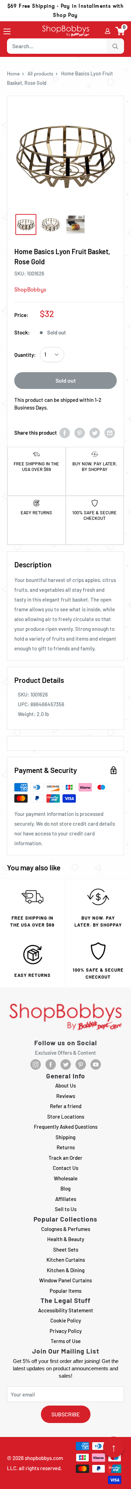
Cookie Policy (65, 1320)
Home (13, 73)
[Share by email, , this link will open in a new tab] (109, 432)
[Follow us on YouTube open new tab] (95, 1064)
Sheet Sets (65, 1249)
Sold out (66, 380)
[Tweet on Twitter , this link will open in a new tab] (94, 432)
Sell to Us (66, 1209)
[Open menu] (6, 31)
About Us (65, 1085)
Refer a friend (65, 1106)
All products (40, 73)
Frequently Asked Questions (65, 1126)
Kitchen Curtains (65, 1259)
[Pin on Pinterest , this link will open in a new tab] (79, 432)
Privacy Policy (66, 1331)
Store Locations (65, 1116)
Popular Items (65, 1291)
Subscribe (65, 1414)
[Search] (115, 46)
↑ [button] (113, 1447)
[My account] (107, 31)
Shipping (65, 1137)
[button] (120, 31)
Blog (65, 1188)
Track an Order (65, 1158)
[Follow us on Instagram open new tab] (35, 1064)
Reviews (65, 1096)
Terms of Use (66, 1341)
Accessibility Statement (65, 1310)
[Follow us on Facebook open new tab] (50, 1064)
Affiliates (65, 1199)
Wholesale (66, 1178)
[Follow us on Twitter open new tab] (65, 1064)
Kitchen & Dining (66, 1270)
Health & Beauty (65, 1239)
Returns (66, 1147)
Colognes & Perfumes (65, 1229)
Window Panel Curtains (65, 1280)
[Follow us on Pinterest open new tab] (80, 1064)
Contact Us (65, 1168)
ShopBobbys (30, 290)
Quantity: (25, 355)
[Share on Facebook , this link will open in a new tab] (64, 432)
